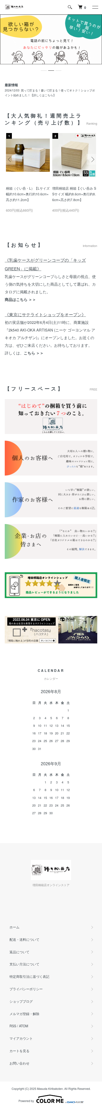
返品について (19, 951)
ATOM (23, 1025)
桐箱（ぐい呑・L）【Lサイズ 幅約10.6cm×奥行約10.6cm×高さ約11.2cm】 (28, 194)
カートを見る (19, 1050)
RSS (12, 1025)
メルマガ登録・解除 (24, 1013)
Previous (10, 159)
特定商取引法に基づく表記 (29, 976)
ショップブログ (21, 1001)
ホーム (14, 927)
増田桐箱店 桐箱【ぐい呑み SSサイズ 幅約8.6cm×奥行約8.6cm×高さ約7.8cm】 (74, 194)
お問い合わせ (19, 1063)
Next (92, 159)
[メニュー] (95, 7)
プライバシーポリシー (26, 988)
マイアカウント (21, 1038)
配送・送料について (24, 939)
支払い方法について (24, 964)
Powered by (26, 1101)
